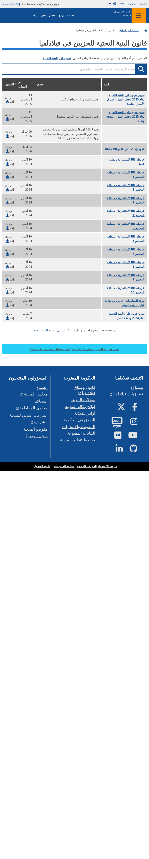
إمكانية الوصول (42, 466)
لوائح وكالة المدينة (80, 406)
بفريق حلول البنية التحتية (57, 58)
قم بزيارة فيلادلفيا (128, 394)
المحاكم (41, 401)
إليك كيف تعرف (11, 4)
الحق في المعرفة (87, 466)
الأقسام (52, 15)
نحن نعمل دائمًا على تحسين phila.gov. (74, 349)
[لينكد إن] (122, 450)
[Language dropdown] (112, 4)
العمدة (42, 387)
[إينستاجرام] (136, 423)
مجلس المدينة (36, 394)
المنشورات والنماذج (129, 30)
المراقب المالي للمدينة (28, 415)
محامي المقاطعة (34, 408)
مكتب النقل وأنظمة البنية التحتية (52, 330)
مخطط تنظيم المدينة (77, 440)
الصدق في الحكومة (79, 420)
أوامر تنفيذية (84, 413)
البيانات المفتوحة (81, 433)
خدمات (70, 15)
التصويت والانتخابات (78, 426)
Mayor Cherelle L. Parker (122, 14)
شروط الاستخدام (107, 466)
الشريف (41, 422)
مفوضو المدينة (35, 429)
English (144, 4)
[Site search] (34, 15)
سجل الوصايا (37, 435)
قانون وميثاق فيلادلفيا (84, 389)
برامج (61, 15)
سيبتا (139, 387)
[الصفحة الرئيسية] (145, 30)
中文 (122, 4)
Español (132, 4)
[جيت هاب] (136, 450)
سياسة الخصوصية (64, 466)
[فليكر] (120, 436)
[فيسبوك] (137, 408)
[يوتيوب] (135, 436)
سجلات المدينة (83, 399)
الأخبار (43, 15)
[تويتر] (124, 408)
